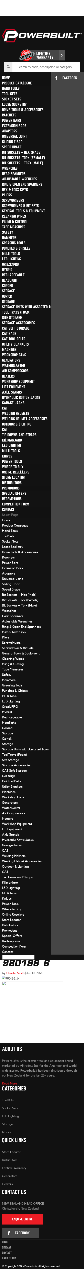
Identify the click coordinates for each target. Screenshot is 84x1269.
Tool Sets (9, 94)
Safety (7, 232)
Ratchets (9, 115)
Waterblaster (13, 366)
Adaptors (9, 131)
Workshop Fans (14, 355)
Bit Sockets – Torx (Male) (22, 163)
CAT (5, 408)
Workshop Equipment (18, 382)
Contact (8, 509)
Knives (7, 456)
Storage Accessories (18, 323)
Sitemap (6, 1247)
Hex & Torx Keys (15, 190)
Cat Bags (9, 334)
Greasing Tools (13, 243)
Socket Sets (11, 99)
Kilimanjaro (12, 440)
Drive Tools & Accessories (22, 110)
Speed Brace (12, 147)
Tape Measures (13, 227)
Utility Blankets (15, 344)
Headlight (10, 280)
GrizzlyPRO (10, 264)
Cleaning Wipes (14, 216)
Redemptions (12, 499)
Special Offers (14, 493)
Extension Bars (14, 126)
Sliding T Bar (12, 142)
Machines (9, 350)
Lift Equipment (13, 387)
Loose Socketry (14, 104)
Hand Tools (11, 88)
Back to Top (9, 1258)
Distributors (12, 483)
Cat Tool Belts (13, 339)
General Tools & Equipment (23, 211)
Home (6, 78)
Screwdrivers (13, 200)
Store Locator (13, 477)
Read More (9, 1083)
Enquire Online (22, 1219)
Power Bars (11, 120)
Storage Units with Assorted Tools (29, 307)
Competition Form (15, 504)
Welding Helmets (15, 413)
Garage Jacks (13, 403)
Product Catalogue (17, 83)
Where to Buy (12, 467)
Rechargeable (13, 275)
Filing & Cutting (14, 222)
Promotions (11, 488)
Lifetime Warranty (14, 1168)
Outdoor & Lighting (16, 424)
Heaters (8, 376)
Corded (7, 286)
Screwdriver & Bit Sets (20, 206)
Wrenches (10, 168)
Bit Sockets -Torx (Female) (23, 158)
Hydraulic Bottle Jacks (21, 397)
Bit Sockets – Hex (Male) (22, 152)
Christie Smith (15, 973)
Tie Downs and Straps (19, 435)
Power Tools (12, 461)
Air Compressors (15, 371)
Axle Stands (12, 392)
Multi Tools (11, 254)
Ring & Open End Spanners (22, 184)
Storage (8, 291)
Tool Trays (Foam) (16, 312)
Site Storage (12, 318)
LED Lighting (11, 259)
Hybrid (7, 270)
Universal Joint (14, 136)
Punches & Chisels (16, 248)
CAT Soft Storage (16, 328)
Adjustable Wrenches (19, 179)
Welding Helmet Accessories (25, 419)
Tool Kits (7, 1100)
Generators (11, 360)
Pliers (7, 195)
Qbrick (7, 296)
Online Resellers (15, 472)
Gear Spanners (13, 174)
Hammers (9, 238)
